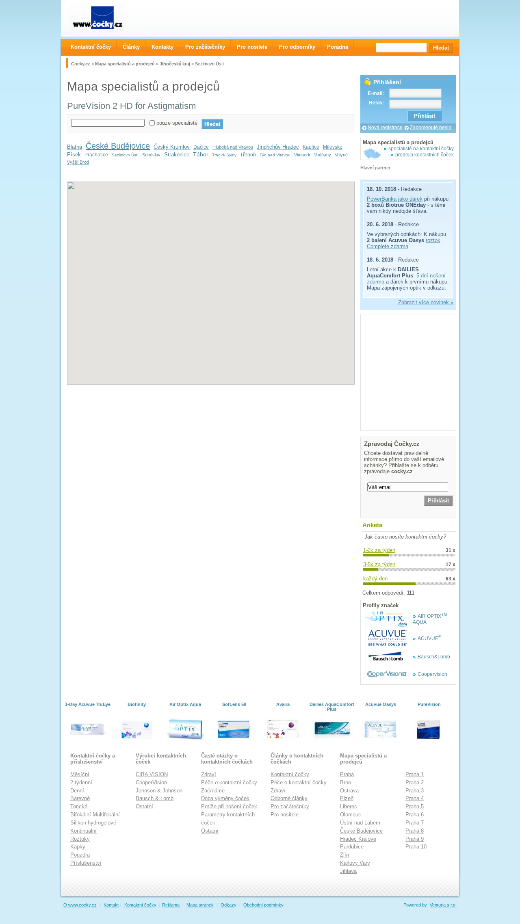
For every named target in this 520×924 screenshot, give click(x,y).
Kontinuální (83, 831)
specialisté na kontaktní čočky (421, 148)
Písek (74, 154)
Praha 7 (414, 823)
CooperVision (151, 782)
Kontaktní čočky (290, 774)
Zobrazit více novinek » (425, 302)
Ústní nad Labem (360, 823)
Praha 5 (414, 806)
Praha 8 (414, 831)
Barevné (80, 798)
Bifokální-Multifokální (95, 814)
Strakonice (176, 154)
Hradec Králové (358, 839)
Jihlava (348, 871)
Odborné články (289, 798)
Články (131, 47)
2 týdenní (81, 782)
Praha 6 (414, 814)
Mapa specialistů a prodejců (125, 63)
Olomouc (350, 814)
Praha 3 (414, 791)
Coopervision (432, 674)
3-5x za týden (379, 564)
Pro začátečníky (290, 806)
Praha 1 (414, 774)
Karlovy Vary (355, 863)
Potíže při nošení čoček (229, 806)
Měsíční (79, 774)
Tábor (200, 154)
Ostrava (349, 791)
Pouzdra (80, 855)
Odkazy (228, 904)
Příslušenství (86, 863)
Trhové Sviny (224, 155)
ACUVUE (429, 638)
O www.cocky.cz (80, 904)
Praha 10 (416, 847)
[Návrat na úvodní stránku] (104, 18)
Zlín (344, 855)
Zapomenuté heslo (430, 127)
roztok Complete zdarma (403, 243)
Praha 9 (414, 839)
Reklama (171, 904)
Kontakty (162, 47)
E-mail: (376, 93)
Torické (78, 806)
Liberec (348, 806)
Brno (345, 782)
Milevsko (332, 147)
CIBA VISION (152, 774)
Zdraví (208, 774)
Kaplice (311, 147)
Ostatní (144, 806)
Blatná (74, 147)
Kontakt (111, 904)
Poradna (337, 47)
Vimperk (302, 154)
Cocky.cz (80, 63)
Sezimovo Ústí (125, 155)
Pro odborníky (297, 47)
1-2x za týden (379, 550)
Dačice (201, 147)
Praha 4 (414, 798)
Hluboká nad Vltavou (232, 147)
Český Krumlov (172, 147)
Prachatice (96, 155)
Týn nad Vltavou (275, 155)
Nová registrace (385, 127)
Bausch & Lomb (154, 798)
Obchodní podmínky (263, 904)
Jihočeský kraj (175, 63)
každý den (375, 579)
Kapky (77, 847)
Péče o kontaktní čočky (229, 782)
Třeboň (248, 155)
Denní (77, 791)
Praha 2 (414, 782)
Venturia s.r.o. (443, 904)
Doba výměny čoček (225, 798)
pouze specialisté (176, 123)
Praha (347, 774)
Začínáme (213, 791)
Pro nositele (285, 814)
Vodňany (322, 154)
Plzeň (346, 798)
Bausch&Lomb (434, 656)
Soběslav (151, 154)
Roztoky (80, 839)
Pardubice (352, 847)
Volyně (341, 154)
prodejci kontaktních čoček (424, 154)
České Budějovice (118, 145)
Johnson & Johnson (159, 791)
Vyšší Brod (78, 162)
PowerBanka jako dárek (394, 199)
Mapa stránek (200, 904)
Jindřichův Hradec (278, 147)
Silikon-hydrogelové (93, 823)
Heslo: (376, 103)
